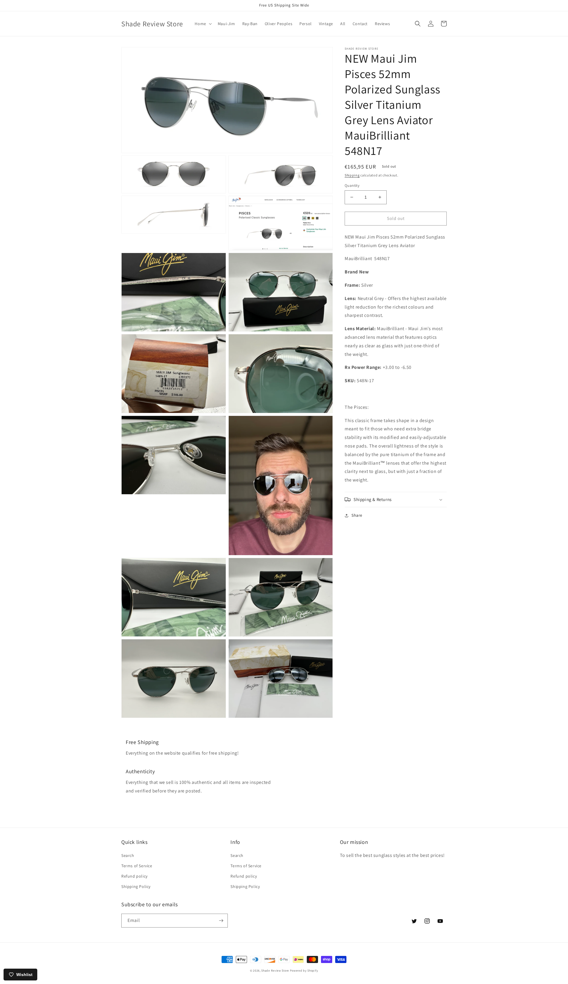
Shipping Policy (136, 886)
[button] (202, 23)
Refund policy (134, 876)
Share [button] (356, 515)
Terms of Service (136, 865)
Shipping (352, 175)
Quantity (352, 185)
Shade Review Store (275, 970)
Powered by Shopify (304, 970)
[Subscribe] (220, 921)
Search (127, 855)
